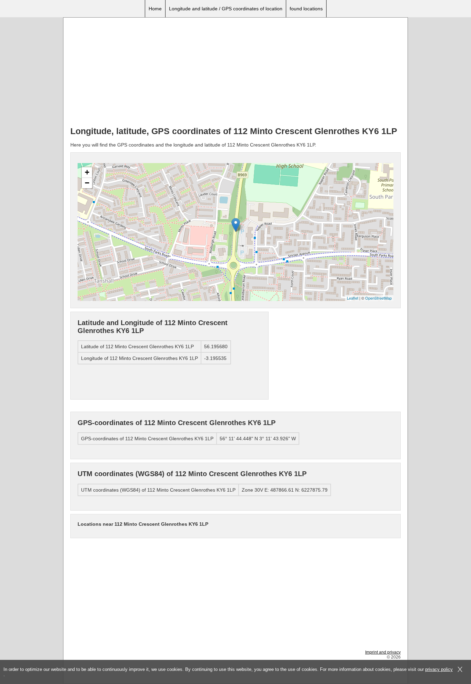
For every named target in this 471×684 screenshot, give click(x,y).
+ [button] (87, 172)
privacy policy (439, 669)
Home (155, 8)
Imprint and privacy (383, 652)
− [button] (87, 183)
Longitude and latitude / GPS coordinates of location (225, 8)
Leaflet (352, 298)
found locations (306, 8)
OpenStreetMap (378, 298)
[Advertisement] (235, 72)
